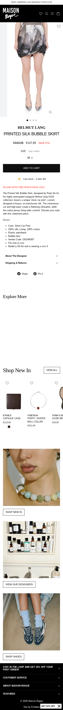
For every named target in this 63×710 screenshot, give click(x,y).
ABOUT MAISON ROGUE (16, 685)
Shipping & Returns (16, 263)
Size (30, 151)
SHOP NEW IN (14, 512)
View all (51, 370)
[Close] (59, 706)
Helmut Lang (31, 127)
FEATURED (9, 693)
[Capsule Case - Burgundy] (13, 426)
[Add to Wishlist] (59, 26)
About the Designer (16, 256)
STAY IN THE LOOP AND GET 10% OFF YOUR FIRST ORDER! (28, 668)
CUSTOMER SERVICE (15, 677)
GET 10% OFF (48, 706)
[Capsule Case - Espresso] (9, 426)
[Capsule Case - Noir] (5, 426)
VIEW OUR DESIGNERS (19, 584)
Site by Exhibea (31, 707)
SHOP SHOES (14, 656)
